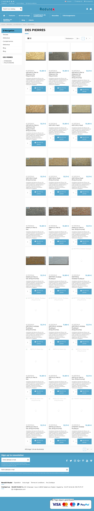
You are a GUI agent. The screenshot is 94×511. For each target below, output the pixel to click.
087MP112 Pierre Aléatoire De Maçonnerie (32, 74)
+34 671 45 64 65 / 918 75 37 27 (73, 487)
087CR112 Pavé (77, 125)
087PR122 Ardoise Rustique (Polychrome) (55, 328)
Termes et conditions (31, 3)
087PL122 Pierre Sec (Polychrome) (32, 427)
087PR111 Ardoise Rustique (55, 278)
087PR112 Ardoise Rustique (78, 278)
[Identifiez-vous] (87, 9)
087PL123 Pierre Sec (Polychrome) (55, 427)
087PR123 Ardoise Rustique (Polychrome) (78, 328)
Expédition (4, 3)
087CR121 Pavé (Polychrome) (31, 179)
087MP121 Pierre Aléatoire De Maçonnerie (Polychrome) (78, 75)
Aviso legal (12, 3)
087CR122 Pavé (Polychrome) (54, 179)
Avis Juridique (20, 3)
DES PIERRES (8, 57)
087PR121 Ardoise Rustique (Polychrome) (32, 328)
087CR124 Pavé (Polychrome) (77, 179)
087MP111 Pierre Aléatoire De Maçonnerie (55, 74)
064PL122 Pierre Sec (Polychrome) (78, 228)
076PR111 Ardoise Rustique (78, 427)
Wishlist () (79, 1)
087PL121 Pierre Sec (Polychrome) (78, 378)
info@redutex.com (20, 489)
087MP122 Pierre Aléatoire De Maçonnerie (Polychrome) (32, 127)
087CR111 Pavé (54, 125)
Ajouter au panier (39, 89)
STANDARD (8, 61)
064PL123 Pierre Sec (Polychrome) (32, 278)
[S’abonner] (28, 460)
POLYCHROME (9, 63)
